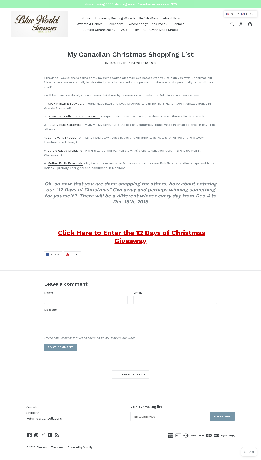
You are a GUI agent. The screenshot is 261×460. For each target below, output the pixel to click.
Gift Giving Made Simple (160, 30)
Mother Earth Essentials (65, 163)
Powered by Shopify (80, 447)
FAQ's (123, 30)
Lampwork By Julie (62, 137)
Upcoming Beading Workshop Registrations (126, 18)
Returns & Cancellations (44, 418)
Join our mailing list (146, 407)
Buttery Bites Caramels (64, 125)
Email (137, 292)
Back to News (133, 374)
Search (31, 407)
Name (48, 292)
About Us (172, 18)
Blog (135, 30)
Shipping (32, 413)
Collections (115, 24)
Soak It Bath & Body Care (66, 103)
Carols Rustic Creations (65, 150)
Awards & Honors (90, 24)
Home (86, 18)
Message (50, 309)
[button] (240, 14)
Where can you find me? (148, 24)
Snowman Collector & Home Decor (74, 116)
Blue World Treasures (50, 447)
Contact (178, 24)
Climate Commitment (99, 30)
